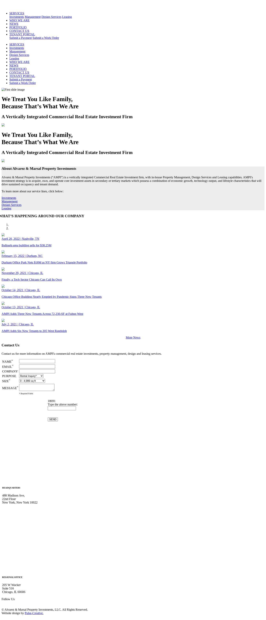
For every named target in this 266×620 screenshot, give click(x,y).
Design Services (51, 16)
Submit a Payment (20, 37)
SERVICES (16, 13)
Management (33, 16)
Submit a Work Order (46, 37)
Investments (16, 16)
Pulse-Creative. (34, 613)
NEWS (13, 23)
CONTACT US (19, 30)
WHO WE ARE (19, 20)
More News (133, 337)
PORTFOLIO (18, 27)
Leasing (67, 16)
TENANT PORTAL (22, 34)
